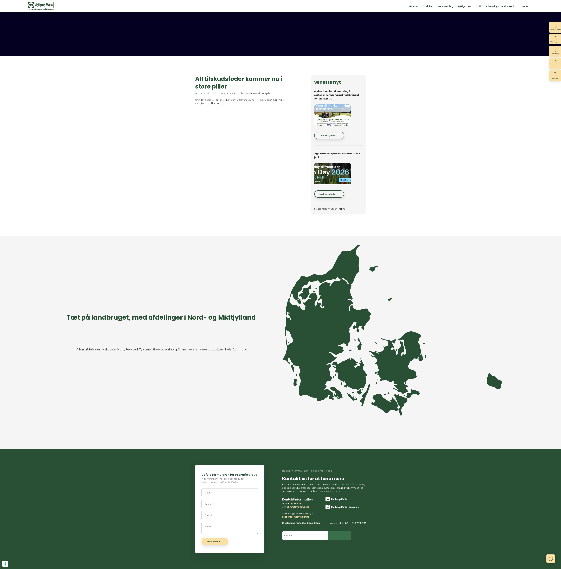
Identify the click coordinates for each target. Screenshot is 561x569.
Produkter (428, 6)
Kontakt (526, 6)
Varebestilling (445, 6)
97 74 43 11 (296, 503)
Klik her (342, 208)
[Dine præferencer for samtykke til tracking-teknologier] (5, 564)
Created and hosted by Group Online (301, 523)
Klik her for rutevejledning (295, 516)
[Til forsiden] (41, 6)
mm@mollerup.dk (299, 506)
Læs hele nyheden (327, 135)
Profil (478, 6)
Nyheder (413, 6)
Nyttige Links (464, 6)
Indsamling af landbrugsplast (502, 6)
